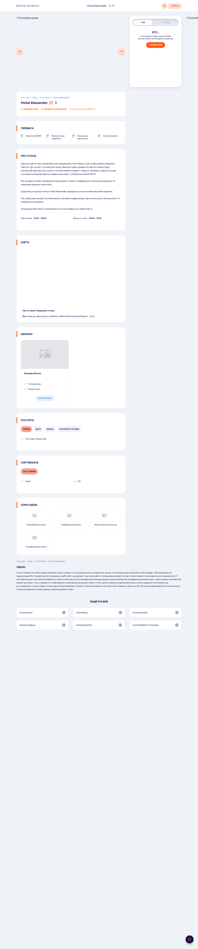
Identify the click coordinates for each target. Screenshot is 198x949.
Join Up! (25, 97)
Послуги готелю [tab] (69, 429)
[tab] (143, 22)
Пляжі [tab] (26, 429)
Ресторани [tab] (29, 471)
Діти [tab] (38, 429)
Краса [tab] (50, 429)
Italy (34, 97)
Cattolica (45, 97)
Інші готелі (99, 601)
